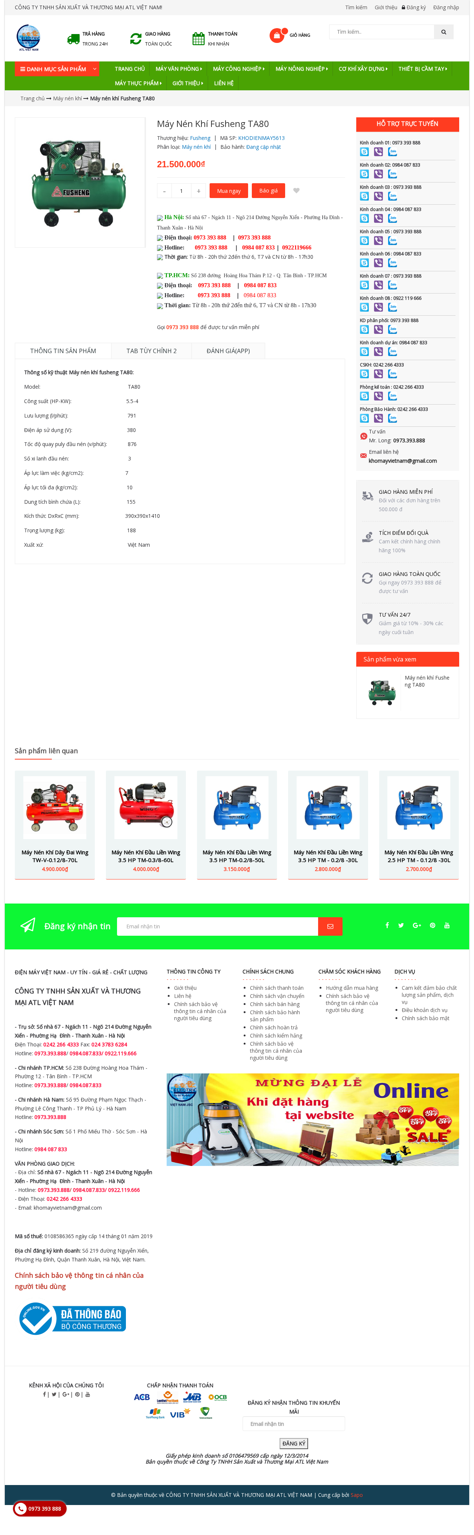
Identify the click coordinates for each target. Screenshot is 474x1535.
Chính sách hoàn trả (274, 1027)
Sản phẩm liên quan (46, 750)
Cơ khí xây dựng (362, 68)
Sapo (357, 1494)
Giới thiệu (386, 7)
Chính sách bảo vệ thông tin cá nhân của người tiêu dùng (200, 1011)
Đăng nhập (446, 7)
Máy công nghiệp (238, 68)
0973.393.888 (409, 440)
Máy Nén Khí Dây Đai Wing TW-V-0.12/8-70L (55, 856)
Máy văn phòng (178, 68)
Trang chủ (130, 68)
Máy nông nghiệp (301, 68)
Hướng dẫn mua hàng (352, 987)
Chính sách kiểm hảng (276, 1035)
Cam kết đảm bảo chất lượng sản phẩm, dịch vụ (429, 994)
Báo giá (268, 190)
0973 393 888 (182, 327)
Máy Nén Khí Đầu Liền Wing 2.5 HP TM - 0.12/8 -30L (418, 856)
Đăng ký (416, 7)
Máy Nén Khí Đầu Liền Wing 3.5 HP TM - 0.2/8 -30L (328, 856)
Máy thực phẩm (137, 83)
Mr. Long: (380, 440)
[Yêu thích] (296, 190)
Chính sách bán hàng (275, 1004)
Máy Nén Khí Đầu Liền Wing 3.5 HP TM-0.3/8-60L (145, 856)
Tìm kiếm (356, 7)
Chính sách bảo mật (426, 1018)
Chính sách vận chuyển (277, 995)
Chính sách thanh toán (277, 987)
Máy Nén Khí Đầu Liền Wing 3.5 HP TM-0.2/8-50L (237, 856)
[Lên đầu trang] (453, 1508)
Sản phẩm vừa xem (390, 659)
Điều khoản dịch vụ (425, 1009)
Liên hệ (224, 83)
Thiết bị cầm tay (421, 68)
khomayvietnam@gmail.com (403, 460)
